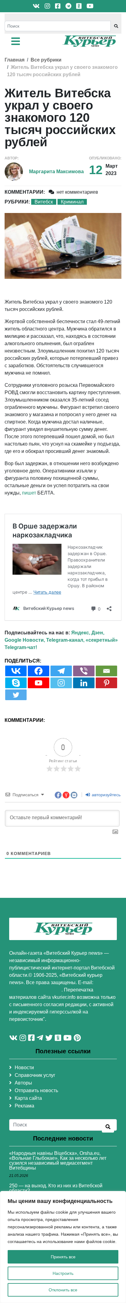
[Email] (106, 671)
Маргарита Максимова (56, 171)
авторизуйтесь (105, 794)
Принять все (63, 1256)
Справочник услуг (35, 1075)
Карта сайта (28, 1098)
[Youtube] (38, 683)
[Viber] (83, 671)
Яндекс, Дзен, (87, 632)
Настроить (63, 1273)
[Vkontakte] (16, 671)
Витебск (44, 201)
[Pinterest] (106, 683)
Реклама (24, 1105)
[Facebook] (38, 671)
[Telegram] (61, 671)
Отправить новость (36, 1090)
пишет (29, 492)
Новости (24, 1067)
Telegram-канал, (65, 640)
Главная (14, 59)
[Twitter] (16, 694)
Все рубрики (46, 59)
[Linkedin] (83, 683)
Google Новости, (25, 640)
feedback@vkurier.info (35, 989)
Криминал (72, 201)
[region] (63, 1247)
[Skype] (16, 683)
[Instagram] (61, 683)
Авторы (23, 1082)
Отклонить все (63, 1289)
